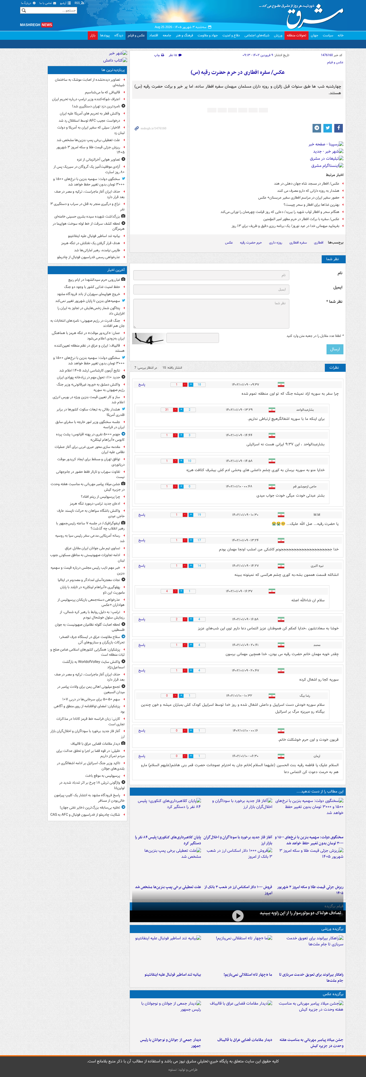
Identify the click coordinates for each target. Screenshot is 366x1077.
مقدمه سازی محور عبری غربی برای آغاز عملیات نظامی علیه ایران (90, 449)
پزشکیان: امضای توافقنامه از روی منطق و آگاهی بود (89, 708)
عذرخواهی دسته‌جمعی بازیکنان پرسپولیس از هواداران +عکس (91, 602)
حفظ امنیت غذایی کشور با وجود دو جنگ (92, 287)
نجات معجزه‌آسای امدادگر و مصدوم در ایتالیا (89, 580)
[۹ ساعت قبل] (166, 865)
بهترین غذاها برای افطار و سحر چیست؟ (311, 205)
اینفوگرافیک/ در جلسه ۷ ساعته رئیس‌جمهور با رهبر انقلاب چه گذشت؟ (90, 526)
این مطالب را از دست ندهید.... (320, 792)
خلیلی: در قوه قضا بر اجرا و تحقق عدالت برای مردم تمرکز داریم (90, 753)
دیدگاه (118, 35)
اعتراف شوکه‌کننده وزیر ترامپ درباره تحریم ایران (86, 99)
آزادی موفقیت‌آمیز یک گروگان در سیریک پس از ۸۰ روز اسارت (89, 169)
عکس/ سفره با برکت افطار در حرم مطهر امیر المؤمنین (301, 219)
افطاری (318, 242)
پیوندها (105, 35)
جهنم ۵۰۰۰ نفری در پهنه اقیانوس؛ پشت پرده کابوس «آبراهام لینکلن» (90, 437)
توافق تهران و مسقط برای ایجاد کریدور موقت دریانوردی (91, 462)
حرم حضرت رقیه (251, 242)
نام (340, 273)
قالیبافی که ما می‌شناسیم (102, 92)
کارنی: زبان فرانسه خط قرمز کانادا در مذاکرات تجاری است (90, 721)
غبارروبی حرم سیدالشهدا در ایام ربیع (94, 279)
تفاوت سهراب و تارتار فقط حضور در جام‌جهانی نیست (90, 474)
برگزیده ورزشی (332, 929)
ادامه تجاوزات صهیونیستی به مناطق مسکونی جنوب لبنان (87, 557)
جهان (314, 35)
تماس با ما (46, 3)
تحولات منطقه (296, 35)
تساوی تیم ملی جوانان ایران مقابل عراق (92, 548)
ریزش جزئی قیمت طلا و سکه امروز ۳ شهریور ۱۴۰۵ (90, 150)
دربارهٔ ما (26, 3)
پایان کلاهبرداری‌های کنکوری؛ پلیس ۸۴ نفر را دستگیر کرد (168, 840)
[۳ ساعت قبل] (237, 815)
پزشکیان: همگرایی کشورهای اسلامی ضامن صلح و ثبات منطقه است (87, 652)
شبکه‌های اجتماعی (256, 35)
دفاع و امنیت (231, 35)
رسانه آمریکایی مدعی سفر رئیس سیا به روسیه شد (90, 538)
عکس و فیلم (136, 35)
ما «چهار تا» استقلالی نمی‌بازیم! (248, 974)
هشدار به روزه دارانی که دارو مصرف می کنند (308, 190)
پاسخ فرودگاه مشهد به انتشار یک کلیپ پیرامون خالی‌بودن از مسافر (89, 798)
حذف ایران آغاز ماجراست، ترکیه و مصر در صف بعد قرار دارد (89, 194)
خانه (341, 35)
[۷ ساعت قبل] (237, 865)
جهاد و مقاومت (208, 35)
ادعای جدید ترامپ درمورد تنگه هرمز (95, 503)
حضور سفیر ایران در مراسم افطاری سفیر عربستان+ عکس (298, 197)
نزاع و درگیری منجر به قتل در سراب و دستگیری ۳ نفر (87, 206)
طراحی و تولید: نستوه (183, 1069)
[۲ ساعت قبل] (308, 1018)
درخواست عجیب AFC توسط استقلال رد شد (89, 120)
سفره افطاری (298, 242)
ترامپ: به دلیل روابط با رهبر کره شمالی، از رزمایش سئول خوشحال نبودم (92, 614)
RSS (78, 3)
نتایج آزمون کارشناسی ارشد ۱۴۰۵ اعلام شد (89, 370)
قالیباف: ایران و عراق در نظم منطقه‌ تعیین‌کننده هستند (89, 348)
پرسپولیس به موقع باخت (102, 775)
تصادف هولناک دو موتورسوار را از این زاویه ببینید (300, 913)
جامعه (167, 35)
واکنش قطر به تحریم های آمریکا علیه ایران (90, 113)
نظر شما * (334, 302)
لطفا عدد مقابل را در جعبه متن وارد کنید (315, 336)
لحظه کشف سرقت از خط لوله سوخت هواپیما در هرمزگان (89, 226)
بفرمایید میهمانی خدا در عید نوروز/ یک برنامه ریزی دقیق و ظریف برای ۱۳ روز (285, 226)
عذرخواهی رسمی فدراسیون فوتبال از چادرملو (88, 257)
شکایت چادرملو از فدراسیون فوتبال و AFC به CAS (85, 814)
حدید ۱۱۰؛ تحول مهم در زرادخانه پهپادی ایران (88, 377)
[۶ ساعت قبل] (308, 865)
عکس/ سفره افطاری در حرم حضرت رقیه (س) (238, 72)
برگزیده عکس (333, 994)
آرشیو (63, 3)
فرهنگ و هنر (184, 35)
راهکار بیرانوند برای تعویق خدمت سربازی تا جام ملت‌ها (311, 977)
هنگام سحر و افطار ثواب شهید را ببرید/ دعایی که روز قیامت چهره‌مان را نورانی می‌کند (279, 212)
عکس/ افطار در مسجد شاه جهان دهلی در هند (306, 183)
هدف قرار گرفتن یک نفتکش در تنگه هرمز (90, 243)
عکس (229, 242)
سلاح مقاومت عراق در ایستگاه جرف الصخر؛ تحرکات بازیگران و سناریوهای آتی (92, 639)
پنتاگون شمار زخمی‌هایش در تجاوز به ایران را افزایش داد (91, 310)
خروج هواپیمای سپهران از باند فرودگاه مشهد (88, 294)
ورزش (278, 35)
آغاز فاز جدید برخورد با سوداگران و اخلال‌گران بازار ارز (238, 840)
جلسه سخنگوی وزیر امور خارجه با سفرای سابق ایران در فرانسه (90, 424)
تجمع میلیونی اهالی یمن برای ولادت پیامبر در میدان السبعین (91, 689)
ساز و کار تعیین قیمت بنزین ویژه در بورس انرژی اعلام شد (89, 399)
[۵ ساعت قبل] (166, 815)
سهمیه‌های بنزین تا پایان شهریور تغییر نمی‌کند (87, 301)
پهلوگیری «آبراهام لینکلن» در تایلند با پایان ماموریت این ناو (92, 589)
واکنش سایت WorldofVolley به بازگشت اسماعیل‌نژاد (93, 664)
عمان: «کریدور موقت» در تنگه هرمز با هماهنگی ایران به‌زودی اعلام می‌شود (88, 335)
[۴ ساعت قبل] (166, 1018)
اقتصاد (153, 35)
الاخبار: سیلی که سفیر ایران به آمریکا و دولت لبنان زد (91, 130)
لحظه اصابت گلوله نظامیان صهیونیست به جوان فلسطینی (90, 627)
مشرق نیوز (303, 14)
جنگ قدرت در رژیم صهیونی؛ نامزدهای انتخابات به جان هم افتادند (87, 323)
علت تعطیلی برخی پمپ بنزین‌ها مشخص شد (168, 887)
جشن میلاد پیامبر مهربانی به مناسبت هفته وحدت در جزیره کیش (311, 1043)
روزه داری (275, 242)
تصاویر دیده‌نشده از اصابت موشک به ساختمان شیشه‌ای (90, 82)
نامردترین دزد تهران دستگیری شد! (96, 106)
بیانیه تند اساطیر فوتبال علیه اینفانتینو (172, 974)
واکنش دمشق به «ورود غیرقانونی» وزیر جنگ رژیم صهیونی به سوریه (91, 387)
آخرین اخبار (116, 270)
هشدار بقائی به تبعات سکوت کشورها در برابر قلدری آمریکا (91, 412)
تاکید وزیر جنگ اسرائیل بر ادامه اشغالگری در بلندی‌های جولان (91, 765)
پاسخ (141, 384)
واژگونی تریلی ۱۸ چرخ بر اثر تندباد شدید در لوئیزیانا (92, 785)
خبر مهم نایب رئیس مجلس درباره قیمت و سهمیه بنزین (88, 570)
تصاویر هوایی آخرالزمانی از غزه (98, 159)
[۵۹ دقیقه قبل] (308, 815)
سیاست (328, 35)
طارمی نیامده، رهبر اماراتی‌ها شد (97, 250)
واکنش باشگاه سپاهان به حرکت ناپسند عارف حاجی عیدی (91, 513)
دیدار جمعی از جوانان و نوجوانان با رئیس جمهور (170, 1043)
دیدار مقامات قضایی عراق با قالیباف (244, 1040)
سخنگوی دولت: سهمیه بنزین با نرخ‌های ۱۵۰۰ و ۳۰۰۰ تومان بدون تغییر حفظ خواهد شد (309, 840)
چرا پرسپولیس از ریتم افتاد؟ (100, 496)
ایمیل (337, 287)
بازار (93, 35)
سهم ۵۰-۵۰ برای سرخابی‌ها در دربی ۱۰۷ (91, 699)
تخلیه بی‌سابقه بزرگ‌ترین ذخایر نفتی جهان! (90, 807)
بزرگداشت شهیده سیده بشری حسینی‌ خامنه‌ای (87, 216)
